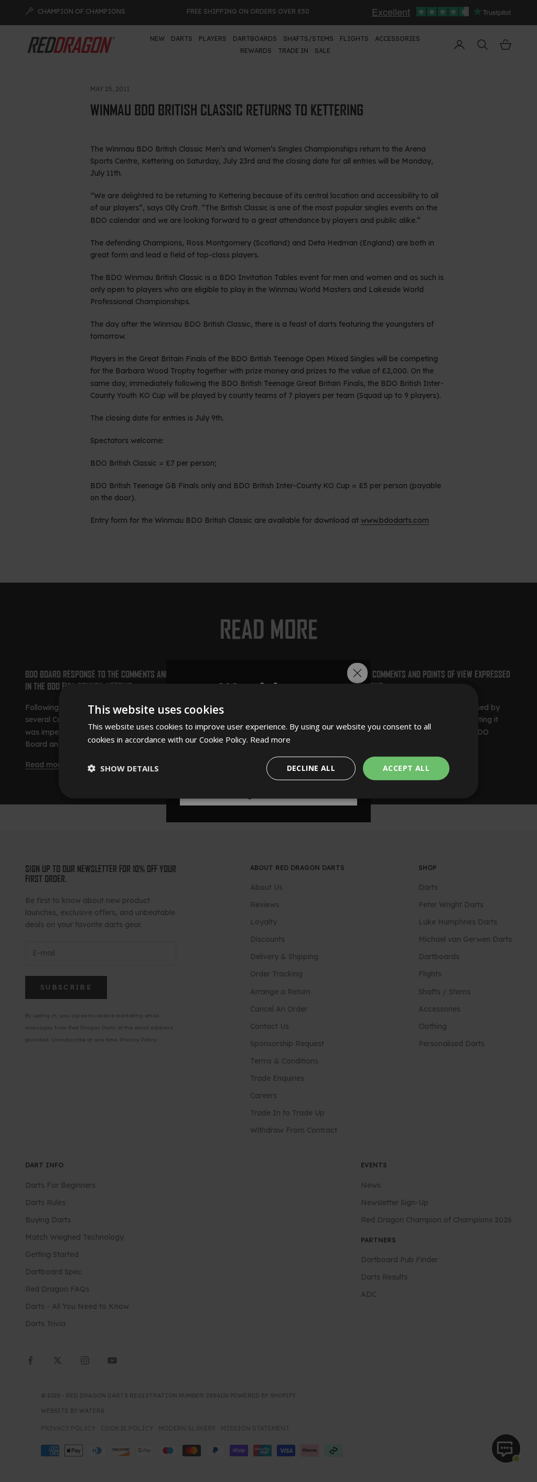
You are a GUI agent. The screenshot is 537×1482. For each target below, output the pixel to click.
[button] (123, 768)
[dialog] (268, 741)
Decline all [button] (311, 768)
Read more (270, 739)
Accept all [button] (406, 768)
